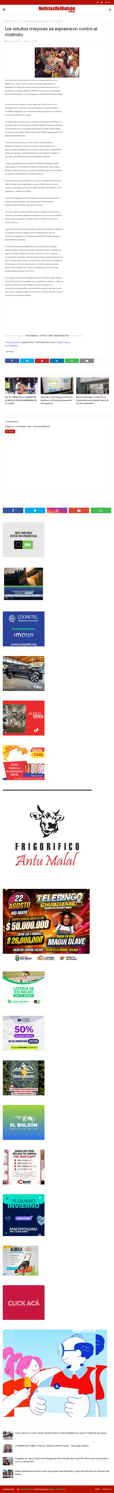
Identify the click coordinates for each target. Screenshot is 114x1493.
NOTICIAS (14, 21)
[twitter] (101, 2)
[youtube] (79, 510)
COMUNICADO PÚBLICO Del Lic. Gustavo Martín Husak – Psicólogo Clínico (52, 1445)
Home (97, 1489)
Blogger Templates (56, 1489)
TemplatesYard (26, 1489)
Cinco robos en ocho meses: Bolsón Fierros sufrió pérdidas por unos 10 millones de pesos (60, 1433)
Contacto (106, 1489)
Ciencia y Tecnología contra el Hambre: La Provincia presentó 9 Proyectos (56, 400)
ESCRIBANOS (11, 345)
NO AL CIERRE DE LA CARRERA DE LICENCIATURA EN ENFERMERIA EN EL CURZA (21, 400)
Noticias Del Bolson (15, 41)
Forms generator (13, 342)
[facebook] (97, 2)
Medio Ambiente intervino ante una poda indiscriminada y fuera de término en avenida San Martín (62, 1473)
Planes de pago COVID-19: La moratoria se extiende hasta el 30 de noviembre (92, 400)
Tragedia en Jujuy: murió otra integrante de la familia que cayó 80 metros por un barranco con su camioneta (61, 1460)
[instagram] (106, 2)
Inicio (7, 21)
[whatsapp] (101, 510)
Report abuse (63, 342)
